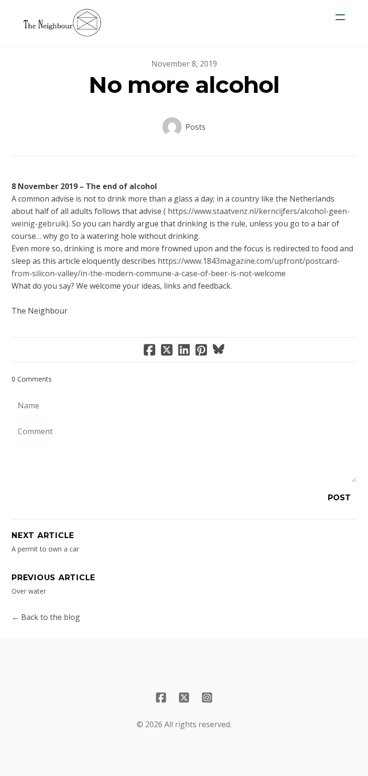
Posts (195, 127)
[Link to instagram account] (207, 697)
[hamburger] (340, 17)
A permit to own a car (45, 548)
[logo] (62, 23)
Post (339, 497)
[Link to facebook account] (161, 697)
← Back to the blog (46, 617)
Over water (29, 591)
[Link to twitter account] (184, 697)
